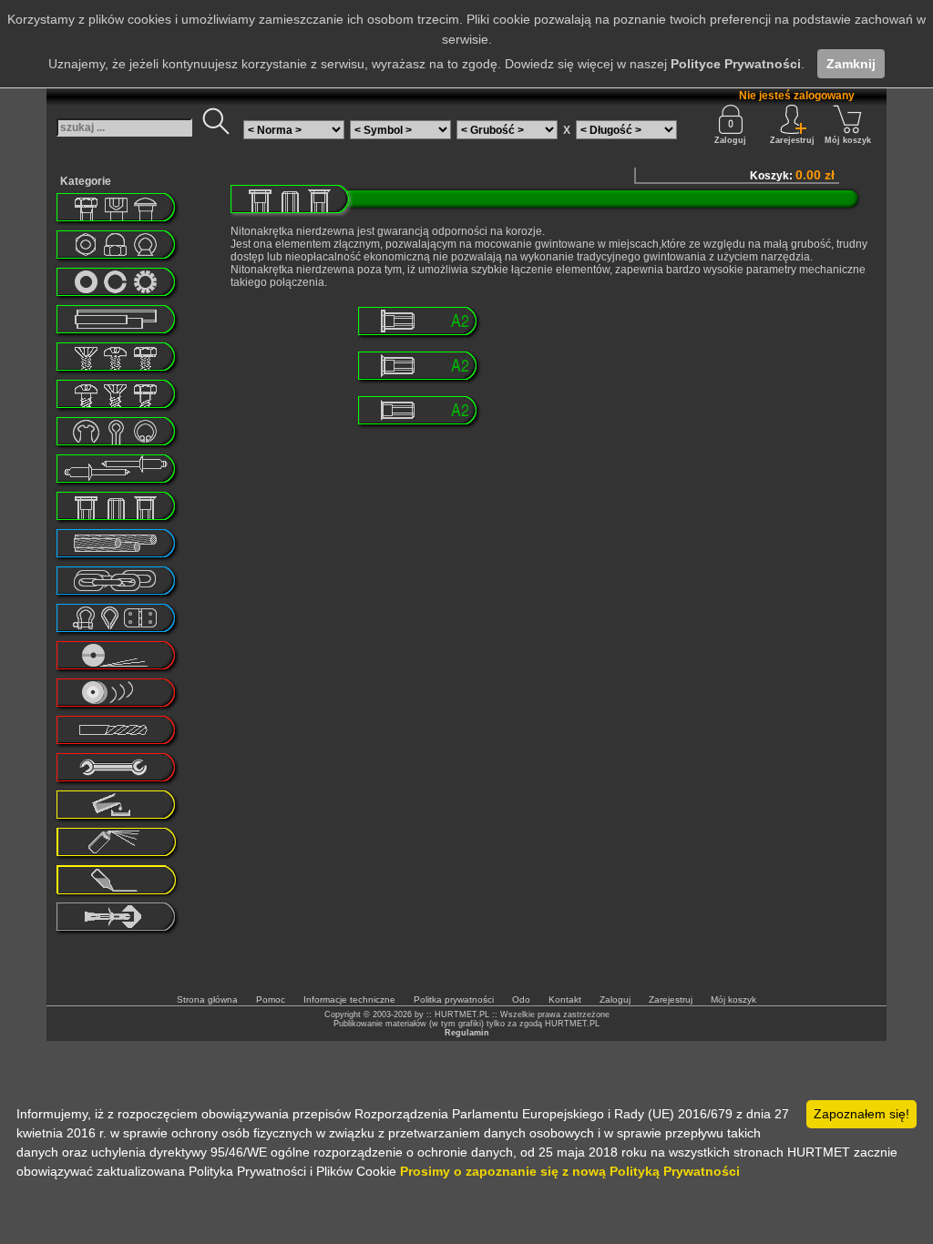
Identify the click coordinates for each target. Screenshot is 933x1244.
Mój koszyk (848, 140)
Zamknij (851, 63)
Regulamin (467, 1032)
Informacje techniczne (349, 999)
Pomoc (270, 999)
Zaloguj (730, 140)
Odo (521, 999)
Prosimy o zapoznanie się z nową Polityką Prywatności (570, 1171)
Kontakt (565, 999)
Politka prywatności (454, 999)
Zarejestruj (670, 999)
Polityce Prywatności (736, 63)
